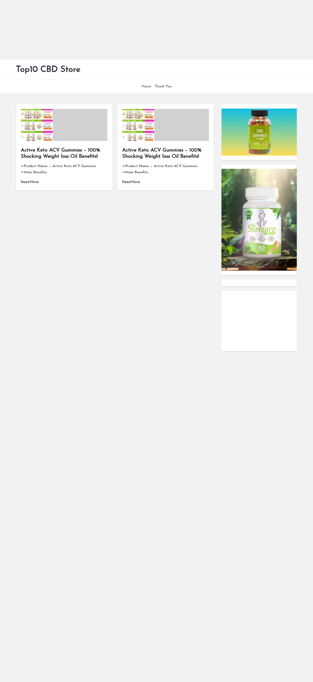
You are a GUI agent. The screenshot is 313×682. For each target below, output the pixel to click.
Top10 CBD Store (48, 69)
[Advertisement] (128, 30)
